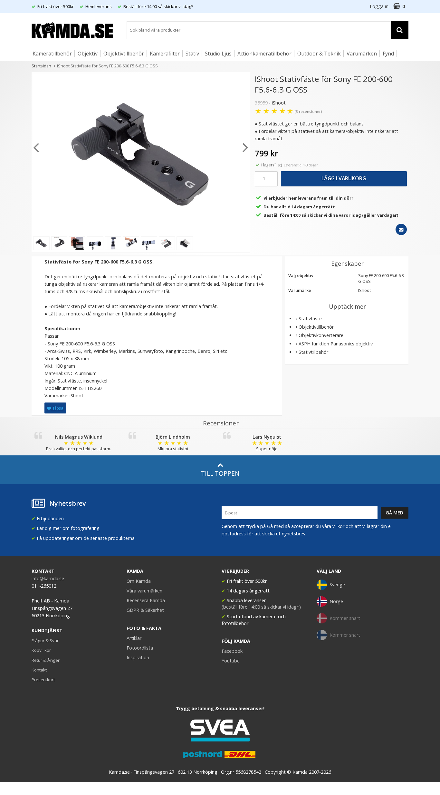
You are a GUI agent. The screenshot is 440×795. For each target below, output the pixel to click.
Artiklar (134, 638)
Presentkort (43, 679)
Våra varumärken (144, 591)
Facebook (232, 651)
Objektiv (88, 53)
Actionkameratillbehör (264, 53)
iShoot (279, 103)
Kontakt (39, 670)
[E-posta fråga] (401, 229)
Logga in (379, 6)
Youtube (231, 661)
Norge (336, 601)
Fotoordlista (140, 648)
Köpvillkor (41, 650)
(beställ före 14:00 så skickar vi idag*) (261, 607)
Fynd (388, 53)
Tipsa (57, 408)
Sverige (337, 584)
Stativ (192, 53)
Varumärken (362, 53)
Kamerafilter (165, 53)
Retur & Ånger (46, 660)
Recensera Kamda (146, 600)
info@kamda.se (48, 578)
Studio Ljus (218, 53)
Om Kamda (139, 581)
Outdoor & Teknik (319, 53)
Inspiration (138, 657)
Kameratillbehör (52, 53)
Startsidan (41, 66)
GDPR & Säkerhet (145, 610)
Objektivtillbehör (123, 53)
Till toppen (220, 473)
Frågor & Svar (45, 640)
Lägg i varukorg (343, 178)
